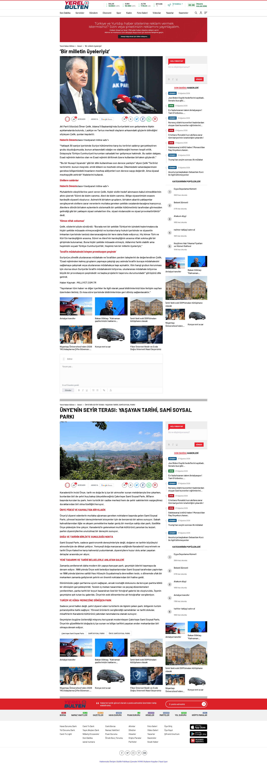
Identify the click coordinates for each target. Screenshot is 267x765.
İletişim (113, 761)
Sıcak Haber (152, 742)
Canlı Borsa (110, 726)
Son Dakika (65, 12)
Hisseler (150, 714)
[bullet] (97, 390)
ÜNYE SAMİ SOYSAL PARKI (119, 633)
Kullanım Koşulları (151, 761)
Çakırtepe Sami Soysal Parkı (73, 633)
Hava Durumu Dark (68, 726)
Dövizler (132, 730)
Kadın (129, 12)
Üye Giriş (168, 726)
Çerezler (134, 761)
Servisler (80, 12)
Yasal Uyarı (163, 761)
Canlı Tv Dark (88, 726)
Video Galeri (152, 730)
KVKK (140, 761)
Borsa (63, 714)
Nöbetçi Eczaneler (91, 734)
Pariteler (164, 714)
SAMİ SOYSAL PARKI (96, 633)
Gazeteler (183, 12)
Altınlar (132, 726)
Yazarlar (170, 12)
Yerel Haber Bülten (67, 46)
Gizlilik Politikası (123, 761)
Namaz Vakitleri (79, 714)
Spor (119, 12)
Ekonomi (107, 12)
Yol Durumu (180, 714)
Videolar (157, 12)
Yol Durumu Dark (67, 730)
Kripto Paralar (199, 714)
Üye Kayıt (168, 730)
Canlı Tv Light (66, 734)
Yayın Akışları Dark (91, 730)
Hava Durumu (115, 714)
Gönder (68, 390)
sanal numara (89, 742)
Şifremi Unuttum (171, 734)
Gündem (93, 12)
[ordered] (93, 390)
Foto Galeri (142, 12)
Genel (79, 46)
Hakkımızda (104, 761)
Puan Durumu (133, 714)
